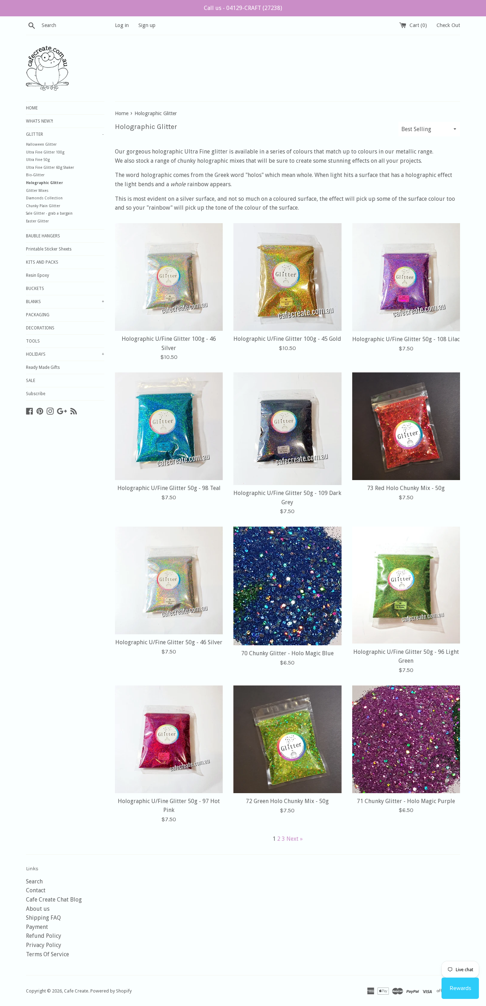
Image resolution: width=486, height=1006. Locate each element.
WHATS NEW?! (39, 121)
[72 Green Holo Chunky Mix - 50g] (287, 739)
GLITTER (65, 134)
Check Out (448, 25)
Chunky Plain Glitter (43, 206)
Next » (294, 838)
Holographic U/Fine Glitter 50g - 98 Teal (169, 488)
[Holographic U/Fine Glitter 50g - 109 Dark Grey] (287, 428)
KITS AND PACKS (42, 262)
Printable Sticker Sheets (49, 249)
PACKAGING (37, 314)
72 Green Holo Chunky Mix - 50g (287, 801)
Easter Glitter (37, 221)
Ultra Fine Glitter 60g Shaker (50, 168)
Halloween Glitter (41, 144)
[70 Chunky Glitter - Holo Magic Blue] (287, 586)
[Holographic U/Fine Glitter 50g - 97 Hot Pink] (169, 739)
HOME (32, 108)
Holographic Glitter (44, 183)
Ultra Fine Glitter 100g (45, 152)
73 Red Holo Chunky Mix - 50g (406, 488)
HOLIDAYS (65, 354)
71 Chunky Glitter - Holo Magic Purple (406, 801)
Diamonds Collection (44, 198)
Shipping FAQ (43, 917)
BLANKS (65, 301)
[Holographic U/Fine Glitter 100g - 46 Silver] (169, 277)
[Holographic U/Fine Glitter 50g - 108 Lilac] (406, 277)
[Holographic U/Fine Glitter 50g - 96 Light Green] (406, 585)
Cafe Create (76, 991)
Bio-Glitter (35, 175)
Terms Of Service (47, 954)
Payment (37, 927)
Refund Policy (43, 935)
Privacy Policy (43, 945)
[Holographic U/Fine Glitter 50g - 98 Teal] (169, 426)
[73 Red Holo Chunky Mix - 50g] (406, 426)
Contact (36, 890)
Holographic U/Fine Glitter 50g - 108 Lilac (406, 339)
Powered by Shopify (111, 991)
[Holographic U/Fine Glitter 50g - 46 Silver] (169, 580)
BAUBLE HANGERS (43, 235)
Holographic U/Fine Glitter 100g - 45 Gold (287, 338)
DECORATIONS (40, 328)
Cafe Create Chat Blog (54, 899)
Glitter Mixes (37, 191)
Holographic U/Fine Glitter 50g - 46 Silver (168, 642)
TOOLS (33, 341)
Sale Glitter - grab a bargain (49, 213)
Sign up (146, 25)
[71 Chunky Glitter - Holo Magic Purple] (406, 739)
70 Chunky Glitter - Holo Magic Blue (287, 653)
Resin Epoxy (37, 275)
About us (37, 908)
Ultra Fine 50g (38, 160)
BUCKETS (35, 288)
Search (34, 881)
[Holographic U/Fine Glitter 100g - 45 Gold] (287, 277)
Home (121, 113)
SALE (30, 380)
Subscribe (35, 393)
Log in (122, 25)
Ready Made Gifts (43, 367)
